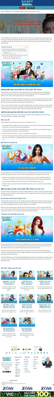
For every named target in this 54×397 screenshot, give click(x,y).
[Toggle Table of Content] (25, 47)
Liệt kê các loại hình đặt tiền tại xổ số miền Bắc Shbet (15, 50)
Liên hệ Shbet (24, 259)
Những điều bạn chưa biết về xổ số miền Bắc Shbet (13, 49)
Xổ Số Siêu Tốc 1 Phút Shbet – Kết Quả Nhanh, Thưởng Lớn (45, 283)
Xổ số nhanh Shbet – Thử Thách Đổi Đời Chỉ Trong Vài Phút (27, 329)
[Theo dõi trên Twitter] (10, 372)
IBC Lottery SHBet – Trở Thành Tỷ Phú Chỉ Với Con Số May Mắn (9, 329)
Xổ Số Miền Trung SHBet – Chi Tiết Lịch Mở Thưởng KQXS (27, 283)
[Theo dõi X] (8, 372)
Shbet (5, 41)
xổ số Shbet (29, 191)
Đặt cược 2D (7, 52)
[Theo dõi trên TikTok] (7, 372)
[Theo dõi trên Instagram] (5, 372)
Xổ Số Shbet (8, 11)
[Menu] (2, 3)
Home (2, 11)
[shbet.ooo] (27, 3)
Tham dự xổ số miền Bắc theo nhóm (12, 58)
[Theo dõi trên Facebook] (3, 372)
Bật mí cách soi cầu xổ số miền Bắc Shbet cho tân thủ (15, 55)
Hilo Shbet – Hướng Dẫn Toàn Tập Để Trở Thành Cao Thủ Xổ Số (9, 306)
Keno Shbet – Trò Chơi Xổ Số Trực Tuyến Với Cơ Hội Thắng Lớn (9, 283)
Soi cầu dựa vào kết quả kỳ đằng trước (13, 56)
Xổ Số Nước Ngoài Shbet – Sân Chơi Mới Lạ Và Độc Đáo (27, 306)
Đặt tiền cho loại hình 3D (10, 53)
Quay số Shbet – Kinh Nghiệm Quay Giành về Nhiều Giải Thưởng (45, 306)
